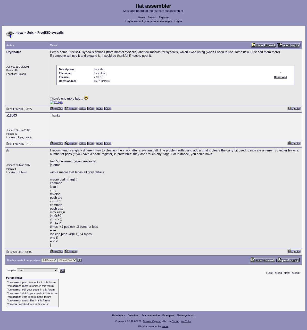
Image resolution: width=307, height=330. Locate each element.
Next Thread (291, 272)
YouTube (186, 321)
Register (164, 17)
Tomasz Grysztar (152, 321)
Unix (30, 32)
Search (152, 17)
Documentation (151, 315)
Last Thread (274, 272)
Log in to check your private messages (148, 21)
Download (133, 315)
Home (141, 17)
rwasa (165, 326)
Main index (118, 315)
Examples (168, 315)
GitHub (175, 321)
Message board (186, 315)
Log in (178, 21)
